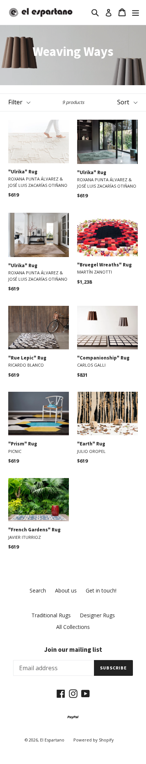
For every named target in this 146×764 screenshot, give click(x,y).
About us (66, 590)
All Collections (73, 626)
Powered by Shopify (93, 740)
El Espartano (52, 740)
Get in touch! (101, 590)
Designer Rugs (97, 615)
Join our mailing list (73, 649)
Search (38, 590)
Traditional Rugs (51, 615)
